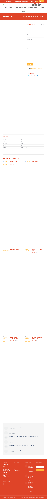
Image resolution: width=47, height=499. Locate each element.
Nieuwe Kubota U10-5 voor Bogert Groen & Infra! (18, 450)
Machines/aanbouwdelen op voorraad (36, 69)
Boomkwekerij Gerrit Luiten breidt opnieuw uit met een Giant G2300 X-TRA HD (23, 436)
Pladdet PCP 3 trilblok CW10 (37, 250)
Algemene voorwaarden (17, 469)
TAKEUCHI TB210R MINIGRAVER (13, 162)
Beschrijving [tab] (5, 136)
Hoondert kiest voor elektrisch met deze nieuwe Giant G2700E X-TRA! (21, 445)
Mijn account (17, 467)
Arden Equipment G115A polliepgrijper (37, 337)
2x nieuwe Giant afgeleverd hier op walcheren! (17, 440)
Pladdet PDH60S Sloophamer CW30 (14, 337)
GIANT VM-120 (35, 161)
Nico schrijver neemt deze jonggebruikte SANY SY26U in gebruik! (20, 427)
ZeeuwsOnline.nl (41, 497)
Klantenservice (18, 465)
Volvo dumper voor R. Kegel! (14, 431)
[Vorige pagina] (6, 428)
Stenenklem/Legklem (14, 249)
